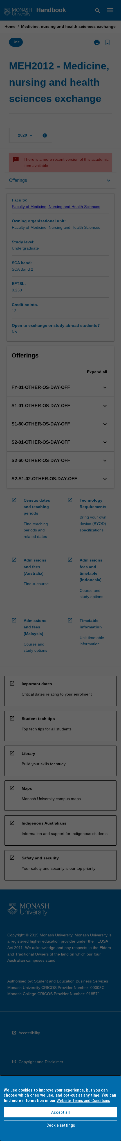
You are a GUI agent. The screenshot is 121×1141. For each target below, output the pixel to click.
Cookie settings (60, 1125)
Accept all (60, 1112)
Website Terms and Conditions (83, 1100)
